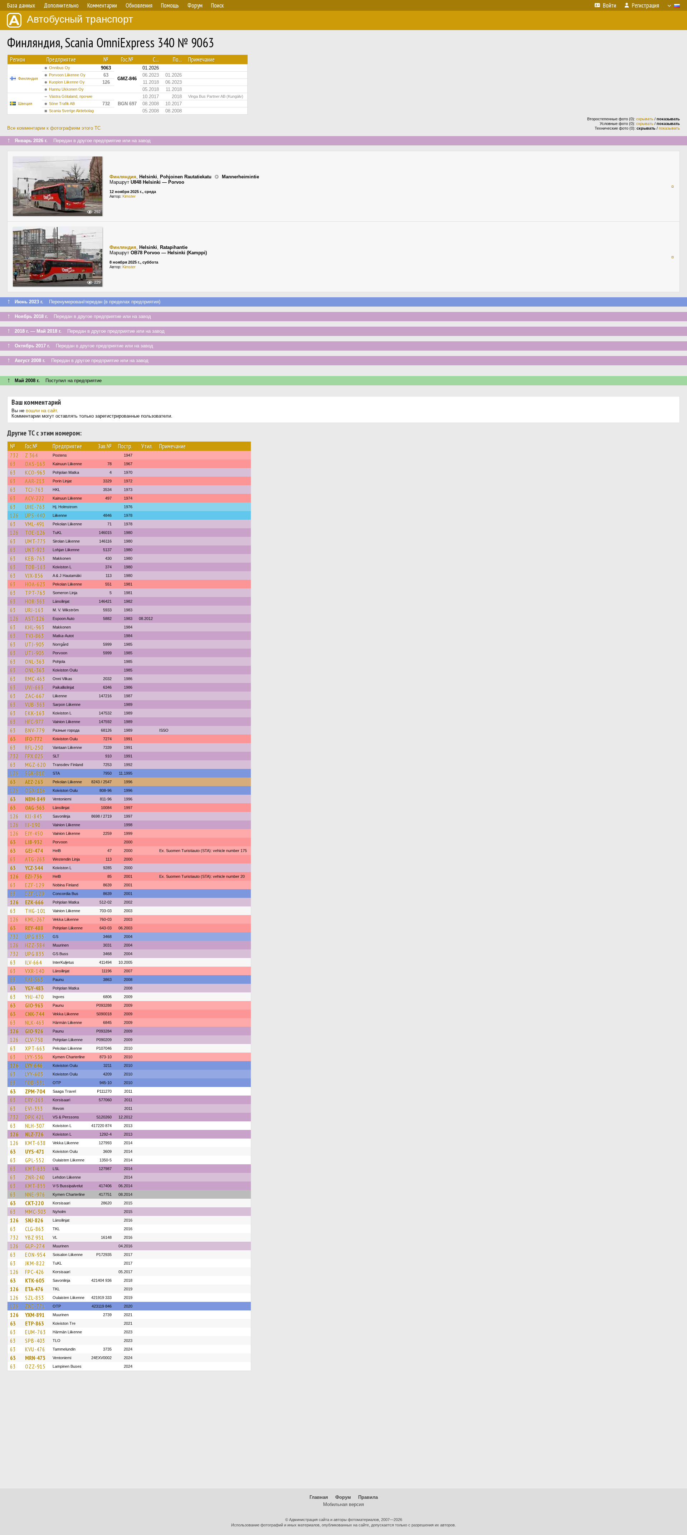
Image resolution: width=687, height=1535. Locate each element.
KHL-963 (34, 627)
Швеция (25, 103)
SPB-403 (35, 1340)
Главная (319, 1497)
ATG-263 (35, 859)
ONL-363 (35, 661)
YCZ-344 (34, 867)
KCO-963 (35, 472)
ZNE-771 (35, 1306)
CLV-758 (34, 1039)
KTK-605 (34, 1280)
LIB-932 (34, 842)
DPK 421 (34, 1117)
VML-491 (35, 524)
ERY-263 (34, 1099)
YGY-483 (34, 988)
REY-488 (34, 928)
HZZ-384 (35, 945)
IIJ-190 (32, 824)
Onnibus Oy (59, 68)
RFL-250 (34, 747)
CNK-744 (34, 1013)
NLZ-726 (34, 1134)
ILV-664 (33, 962)
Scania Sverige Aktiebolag (71, 111)
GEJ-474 (34, 850)
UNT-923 (35, 549)
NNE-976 (35, 1194)
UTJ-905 (34, 644)
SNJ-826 (34, 1220)
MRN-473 (35, 1357)
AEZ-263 (34, 781)
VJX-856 (34, 575)
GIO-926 (34, 1031)
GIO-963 (34, 1005)
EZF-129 (34, 885)
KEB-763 (35, 558)
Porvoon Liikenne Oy (67, 75)
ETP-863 (34, 1323)
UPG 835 (34, 936)
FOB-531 (35, 1082)
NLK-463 (34, 1022)
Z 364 (31, 455)
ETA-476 (34, 1289)
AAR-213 (35, 481)
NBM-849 (35, 799)
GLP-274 (35, 1246)
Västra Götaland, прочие (70, 96)
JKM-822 (35, 1263)
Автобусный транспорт (80, 19)
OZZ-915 (35, 1366)
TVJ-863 (34, 635)
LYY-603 (34, 1074)
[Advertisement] (343, 1433)
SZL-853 (34, 1297)
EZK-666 (34, 902)
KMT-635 (35, 1168)
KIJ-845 (33, 816)
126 (14, 515)
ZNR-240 (35, 1177)
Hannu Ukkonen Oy (66, 89)
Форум (343, 1497)
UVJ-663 (34, 687)
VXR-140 (34, 971)
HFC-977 (34, 721)
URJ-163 (34, 609)
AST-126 (35, 618)
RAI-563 (34, 979)
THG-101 (35, 910)
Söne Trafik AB (62, 103)
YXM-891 (35, 1314)
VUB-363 (35, 704)
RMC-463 (35, 678)
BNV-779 (35, 730)
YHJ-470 (34, 996)
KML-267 (35, 919)
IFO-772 (34, 738)
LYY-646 (34, 1065)
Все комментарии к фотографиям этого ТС (54, 128)
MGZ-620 (35, 764)
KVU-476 (35, 1349)
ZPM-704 (35, 1091)
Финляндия (28, 78)
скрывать (644, 119)
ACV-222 (34, 498)
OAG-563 (35, 807)
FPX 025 (34, 756)
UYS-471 (34, 1151)
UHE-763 (35, 506)
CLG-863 (34, 1228)
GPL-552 (34, 1160)
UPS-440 (35, 515)
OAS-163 (35, 463)
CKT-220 (34, 1203)
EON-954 (35, 1254)
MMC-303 (35, 1211)
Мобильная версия (343, 1504)
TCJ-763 (34, 489)
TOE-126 (35, 532)
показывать (669, 128)
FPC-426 (34, 1271)
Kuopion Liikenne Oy (67, 82)
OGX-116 (35, 790)
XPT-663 (35, 1048)
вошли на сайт (41, 410)
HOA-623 (35, 584)
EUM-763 (35, 1332)
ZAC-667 (35, 695)
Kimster (129, 196)
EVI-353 (34, 1108)
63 (13, 463)
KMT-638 (35, 1142)
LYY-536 (34, 1056)
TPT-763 (35, 592)
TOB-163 (35, 567)
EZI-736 (33, 876)
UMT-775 (35, 541)
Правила (368, 1497)
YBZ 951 (34, 1237)
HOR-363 (35, 601)
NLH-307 (35, 1125)
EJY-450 (34, 833)
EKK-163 (35, 713)
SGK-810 (35, 773)
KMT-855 (35, 1185)
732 (14, 455)
